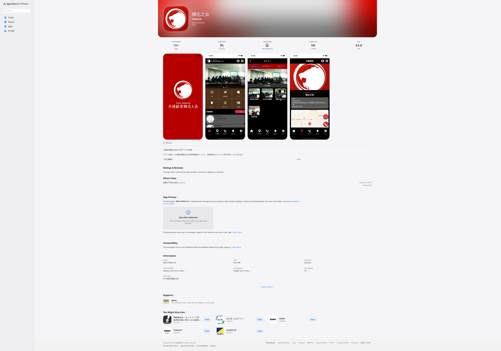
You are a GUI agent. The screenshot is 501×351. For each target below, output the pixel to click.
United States (270, 343)
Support (213, 346)
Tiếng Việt (354, 343)
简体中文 (310, 343)
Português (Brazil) (342, 343)
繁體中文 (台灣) (366, 343)
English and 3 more (241, 271)
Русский (302, 343)
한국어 (332, 343)
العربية (294, 343)
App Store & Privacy (187, 346)
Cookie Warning (202, 346)
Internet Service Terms (170, 346)
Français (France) (321, 343)
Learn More (237, 232)
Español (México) (284, 343)
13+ (305, 271)
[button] (16, 17)
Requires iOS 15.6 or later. (173, 271)
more (299, 159)
